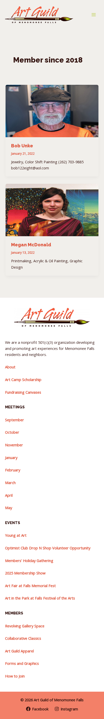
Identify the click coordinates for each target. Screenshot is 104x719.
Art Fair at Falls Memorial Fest (30, 585)
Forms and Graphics (22, 663)
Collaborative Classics (23, 638)
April (9, 495)
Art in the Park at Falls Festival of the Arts (40, 598)
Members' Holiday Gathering (29, 560)
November (14, 444)
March (10, 482)
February (12, 469)
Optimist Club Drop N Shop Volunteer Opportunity (47, 547)
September (14, 419)
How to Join (15, 675)
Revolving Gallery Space (24, 625)
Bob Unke (22, 145)
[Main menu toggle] (93, 14)
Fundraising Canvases (23, 392)
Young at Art (16, 535)
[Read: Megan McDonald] (52, 209)
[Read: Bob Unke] (52, 110)
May (8, 507)
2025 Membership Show (25, 572)
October (12, 432)
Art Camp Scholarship (23, 379)
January (11, 457)
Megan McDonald (31, 244)
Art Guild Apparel (19, 650)
